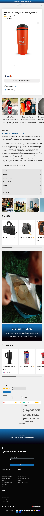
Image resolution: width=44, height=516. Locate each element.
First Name (12, 455)
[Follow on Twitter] (5, 506)
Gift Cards (4, 480)
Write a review (6, 392)
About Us (19, 472)
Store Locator (4, 484)
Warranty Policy (5, 486)
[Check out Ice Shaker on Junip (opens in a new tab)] (24, 423)
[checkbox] (26, 397)
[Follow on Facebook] (2, 506)
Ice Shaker (6, 11)
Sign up (22, 464)
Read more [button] (25, 419)
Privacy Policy (4, 495)
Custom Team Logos (6, 478)
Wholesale (20, 480)
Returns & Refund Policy (6, 497)
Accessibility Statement (6, 492)
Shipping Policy (5, 499)
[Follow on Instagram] (8, 506)
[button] (7, 16)
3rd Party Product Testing (23, 482)
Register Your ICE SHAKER (7, 482)
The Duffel (5, 237)
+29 (9, 372)
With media (26, 397)
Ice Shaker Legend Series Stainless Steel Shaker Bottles (8, 368)
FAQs (3, 472)
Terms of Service (5, 501)
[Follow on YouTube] (10, 506)
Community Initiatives (22, 476)
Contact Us (4, 474)
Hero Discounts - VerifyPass (23, 478)
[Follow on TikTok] (13, 506)
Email (11, 459)
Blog (18, 474)
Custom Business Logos (7, 476)
